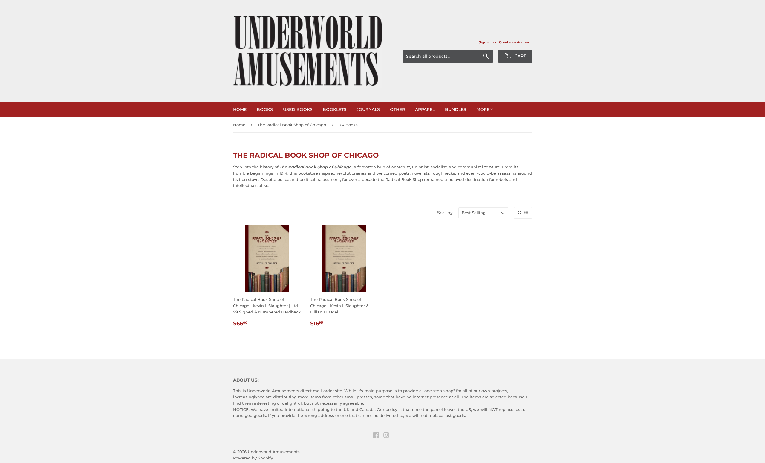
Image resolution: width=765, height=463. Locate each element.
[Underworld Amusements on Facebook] (376, 436)
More (482, 109)
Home (240, 109)
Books (265, 109)
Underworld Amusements (274, 451)
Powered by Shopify (253, 458)
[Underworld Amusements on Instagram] (386, 436)
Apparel (425, 109)
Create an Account (515, 42)
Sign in (485, 42)
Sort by (445, 212)
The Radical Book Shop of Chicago (292, 124)
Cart (519, 56)
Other (397, 109)
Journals (368, 109)
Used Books (298, 109)
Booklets (334, 109)
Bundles (455, 109)
